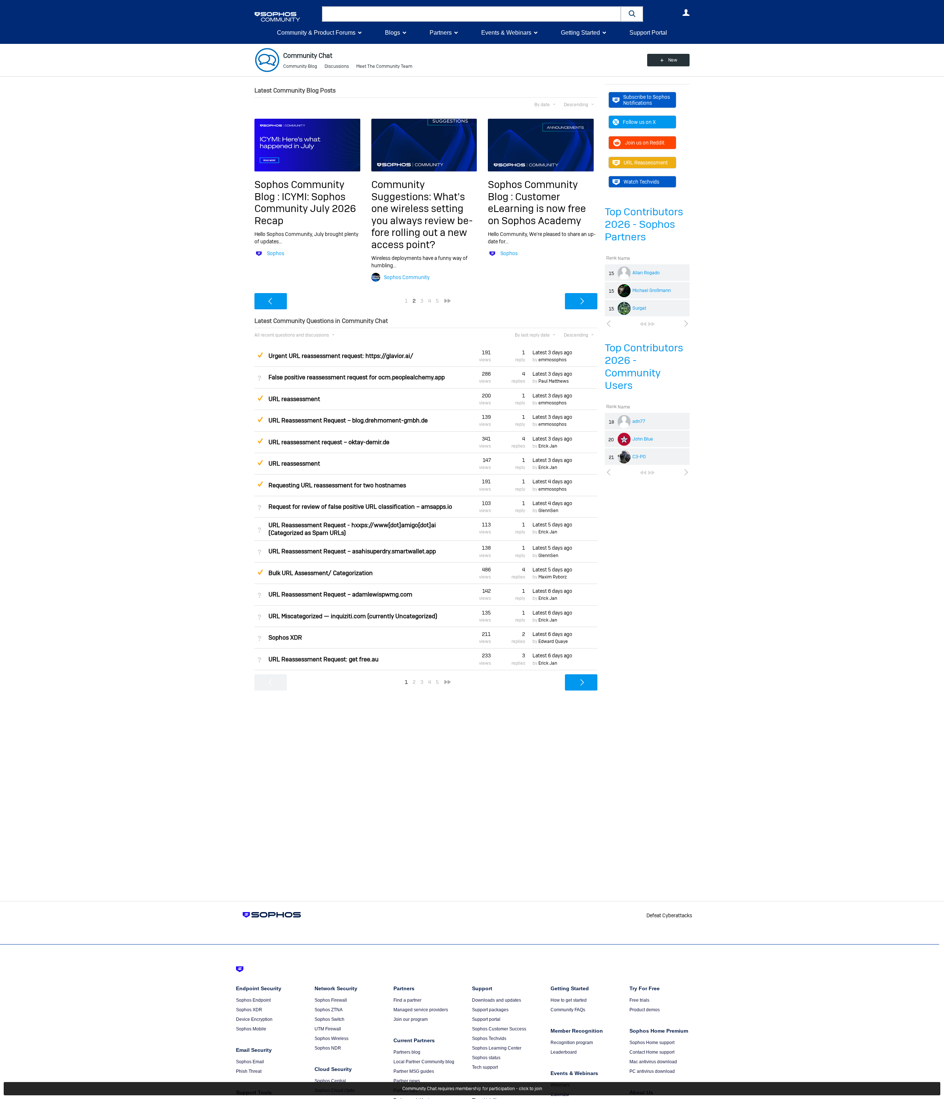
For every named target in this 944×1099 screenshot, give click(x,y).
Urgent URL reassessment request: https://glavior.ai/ (340, 356)
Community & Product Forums (316, 32)
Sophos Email (250, 1061)
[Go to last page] (651, 324)
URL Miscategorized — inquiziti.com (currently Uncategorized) (352, 616)
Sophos (275, 253)
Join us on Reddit (644, 142)
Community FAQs (568, 1009)
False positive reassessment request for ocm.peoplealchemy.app (356, 377)
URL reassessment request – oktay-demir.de (328, 442)
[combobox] (471, 14)
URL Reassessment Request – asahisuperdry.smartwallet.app (352, 551)
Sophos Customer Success (499, 1029)
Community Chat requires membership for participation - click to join (472, 1089)
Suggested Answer (260, 355)
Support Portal (648, 32)
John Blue (642, 439)
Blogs (392, 32)
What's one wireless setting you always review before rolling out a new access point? (422, 220)
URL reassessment (294, 399)
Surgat (639, 308)
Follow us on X (639, 122)
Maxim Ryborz (552, 577)
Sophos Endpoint (253, 1000)
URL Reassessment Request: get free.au (323, 659)
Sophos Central (330, 1081)
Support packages (490, 1009)
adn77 (638, 421)
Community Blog (300, 66)
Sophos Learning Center (496, 1048)
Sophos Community (407, 277)
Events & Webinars (506, 32)
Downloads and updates (496, 1000)
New (672, 60)
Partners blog (406, 1052)
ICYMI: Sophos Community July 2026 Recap (305, 208)
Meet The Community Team (384, 66)
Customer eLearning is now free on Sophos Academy (537, 208)
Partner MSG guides (413, 1071)
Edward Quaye (553, 641)
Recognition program (572, 1042)
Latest (552, 352)
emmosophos (552, 360)
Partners (441, 32)
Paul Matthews (553, 381)
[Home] (286, 17)
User (686, 12)
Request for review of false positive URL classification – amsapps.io (360, 507)
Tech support (485, 1067)
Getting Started (580, 32)
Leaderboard (564, 1052)
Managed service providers (420, 1009)
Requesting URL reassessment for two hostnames (337, 485)
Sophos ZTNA (329, 1009)
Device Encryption (254, 1019)
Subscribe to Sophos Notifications (646, 100)
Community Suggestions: (402, 190)
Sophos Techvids (489, 1038)
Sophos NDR (328, 1048)
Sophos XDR (285, 637)
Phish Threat (248, 1071)
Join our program (410, 1019)
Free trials (639, 1000)
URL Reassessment (646, 162)
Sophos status (486, 1057)
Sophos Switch (329, 1019)
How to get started (569, 1000)
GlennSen (548, 511)
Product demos (644, 1009)
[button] (632, 13)
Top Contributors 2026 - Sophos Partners (644, 224)
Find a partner (407, 1000)
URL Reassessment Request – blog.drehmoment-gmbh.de (348, 420)
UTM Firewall (328, 1029)
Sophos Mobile (251, 1029)
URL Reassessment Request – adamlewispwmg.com (340, 594)
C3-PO (639, 457)
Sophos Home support (651, 1042)
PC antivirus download (652, 1071)
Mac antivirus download (653, 1061)
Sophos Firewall (331, 1000)
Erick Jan (547, 446)
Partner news (406, 1081)
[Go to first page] (643, 324)
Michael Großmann (651, 290)
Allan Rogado (646, 273)
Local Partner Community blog (423, 1061)
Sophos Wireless (331, 1038)
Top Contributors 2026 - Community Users (644, 366)
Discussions (336, 66)
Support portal (486, 1019)
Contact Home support (651, 1052)
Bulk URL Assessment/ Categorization (320, 573)
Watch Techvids (641, 181)
